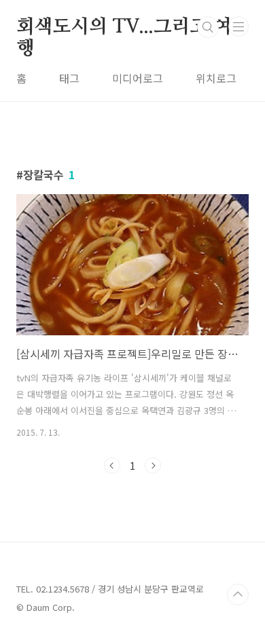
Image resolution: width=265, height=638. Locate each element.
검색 (208, 27)
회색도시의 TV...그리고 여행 (124, 28)
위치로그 (216, 78)
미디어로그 (137, 78)
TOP (238, 594)
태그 (69, 78)
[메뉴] (238, 26)
